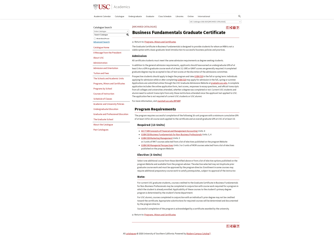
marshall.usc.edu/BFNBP (168, 101)
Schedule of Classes (102, 98)
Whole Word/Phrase (102, 38)
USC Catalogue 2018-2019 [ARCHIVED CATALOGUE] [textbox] (207, 22)
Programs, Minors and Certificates (109, 83)
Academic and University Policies (108, 104)
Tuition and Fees (101, 73)
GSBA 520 (198, 76)
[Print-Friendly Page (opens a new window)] (234, 27)
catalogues (131, 233)
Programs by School (102, 88)
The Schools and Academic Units (108, 78)
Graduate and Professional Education (110, 114)
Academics (122, 6)
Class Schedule (164, 16)
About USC (98, 57)
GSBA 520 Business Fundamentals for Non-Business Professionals (171, 134)
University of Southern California (101, 7)
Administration (100, 62)
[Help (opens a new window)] (237, 27)
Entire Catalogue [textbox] (100, 31)
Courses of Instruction (103, 93)
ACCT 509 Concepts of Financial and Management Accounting (169, 131)
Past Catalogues (100, 129)
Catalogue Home (101, 47)
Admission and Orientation (105, 68)
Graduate (150, 16)
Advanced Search (101, 42)
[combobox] (215, 21)
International (204, 16)
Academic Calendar (102, 16)
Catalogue (119, 16)
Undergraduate (135, 16)
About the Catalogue (103, 124)
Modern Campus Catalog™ (198, 233)
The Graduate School (103, 119)
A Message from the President (107, 52)
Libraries (179, 16)
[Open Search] (239, 16)
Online (191, 16)
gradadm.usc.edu (219, 83)
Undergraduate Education (105, 109)
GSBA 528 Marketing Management (157, 138)
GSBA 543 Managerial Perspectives (157, 145)
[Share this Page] (230, 27)
